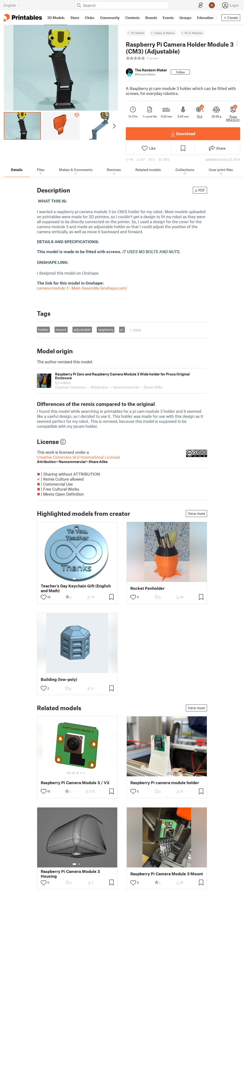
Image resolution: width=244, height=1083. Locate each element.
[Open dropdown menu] (237, 44)
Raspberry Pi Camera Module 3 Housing (70, 873)
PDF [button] (201, 190)
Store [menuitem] (74, 17)
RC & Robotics (194, 32)
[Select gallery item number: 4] (81, 773)
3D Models (137, 32)
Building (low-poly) (59, 679)
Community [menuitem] (110, 17)
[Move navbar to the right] (216, 17)
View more (196, 513)
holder (43, 329)
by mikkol (63, 382)
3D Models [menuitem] (56, 17)
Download (185, 133)
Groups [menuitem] (185, 17)
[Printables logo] (23, 18)
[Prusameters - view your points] (212, 5)
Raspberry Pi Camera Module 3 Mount (166, 873)
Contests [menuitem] (132, 17)
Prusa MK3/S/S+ (233, 118)
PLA (199, 116)
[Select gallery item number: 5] (85, 773)
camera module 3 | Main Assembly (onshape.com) (82, 288)
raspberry (105, 329)
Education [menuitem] (205, 17)
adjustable (82, 329)
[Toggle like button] (43, 597)
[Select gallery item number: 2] (79, 579)
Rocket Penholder (147, 588)
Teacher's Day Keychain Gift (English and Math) (76, 588)
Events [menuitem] (168, 17)
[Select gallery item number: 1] (74, 579)
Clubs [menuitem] (89, 17)
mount (61, 329)
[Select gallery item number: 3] (77, 773)
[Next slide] (113, 126)
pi (121, 329)
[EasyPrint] (200, 5)
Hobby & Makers (164, 32)
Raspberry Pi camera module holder (164, 782)
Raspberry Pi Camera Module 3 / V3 (75, 782)
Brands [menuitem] (151, 17)
